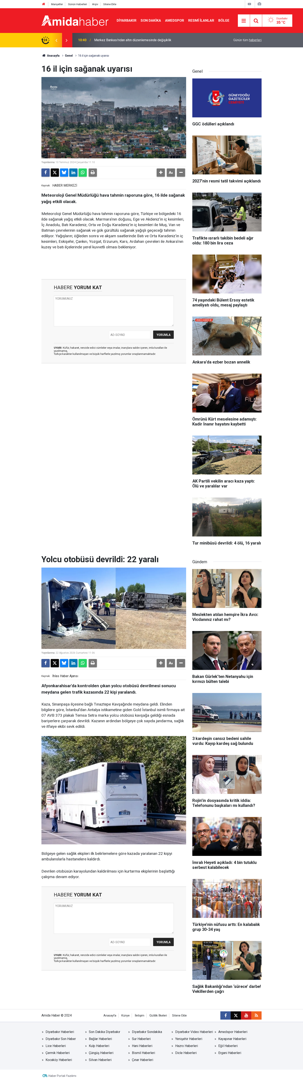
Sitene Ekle (109, 4)
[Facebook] (45, 172)
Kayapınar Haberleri (232, 1039)
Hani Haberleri (142, 1046)
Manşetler (57, 4)
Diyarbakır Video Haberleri (194, 1032)
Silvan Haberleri (100, 1060)
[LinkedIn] (73, 172)
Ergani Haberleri (229, 1053)
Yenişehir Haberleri (188, 1039)
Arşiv (95, 4)
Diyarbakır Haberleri (60, 1032)
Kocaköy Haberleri (59, 1060)
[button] (161, 172)
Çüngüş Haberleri (101, 1053)
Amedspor (174, 20)
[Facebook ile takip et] (225, 1015)
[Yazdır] (93, 172)
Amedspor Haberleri (232, 1032)
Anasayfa (53, 55)
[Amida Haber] (74, 20)
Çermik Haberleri (58, 1053)
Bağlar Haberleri (100, 1039)
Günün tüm (247, 40)
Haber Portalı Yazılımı (62, 1075)
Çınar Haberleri (142, 1060)
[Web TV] (249, 4)
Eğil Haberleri (228, 1046)
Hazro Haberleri (186, 1046)
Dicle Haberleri (186, 1053)
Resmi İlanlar (201, 20)
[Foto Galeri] (259, 4)
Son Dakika (151, 20)
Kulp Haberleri (99, 1046)
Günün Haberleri (77, 4)
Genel (69, 55)
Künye (125, 1015)
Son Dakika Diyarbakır (104, 1032)
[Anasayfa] (43, 4)
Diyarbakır (126, 20)
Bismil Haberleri (143, 1053)
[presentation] (56, 40)
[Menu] (244, 21)
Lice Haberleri (56, 1046)
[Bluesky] (64, 172)
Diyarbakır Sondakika (147, 1032)
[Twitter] (55, 172)
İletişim (139, 1015)
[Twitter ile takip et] (236, 1015)
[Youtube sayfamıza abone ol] (246, 1015)
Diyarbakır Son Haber (61, 1039)
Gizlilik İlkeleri (158, 1015)
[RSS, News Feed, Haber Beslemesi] (256, 1015)
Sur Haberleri (141, 1039)
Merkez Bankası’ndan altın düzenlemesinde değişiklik (132, 40)
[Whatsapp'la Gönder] (83, 172)
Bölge (223, 20)
